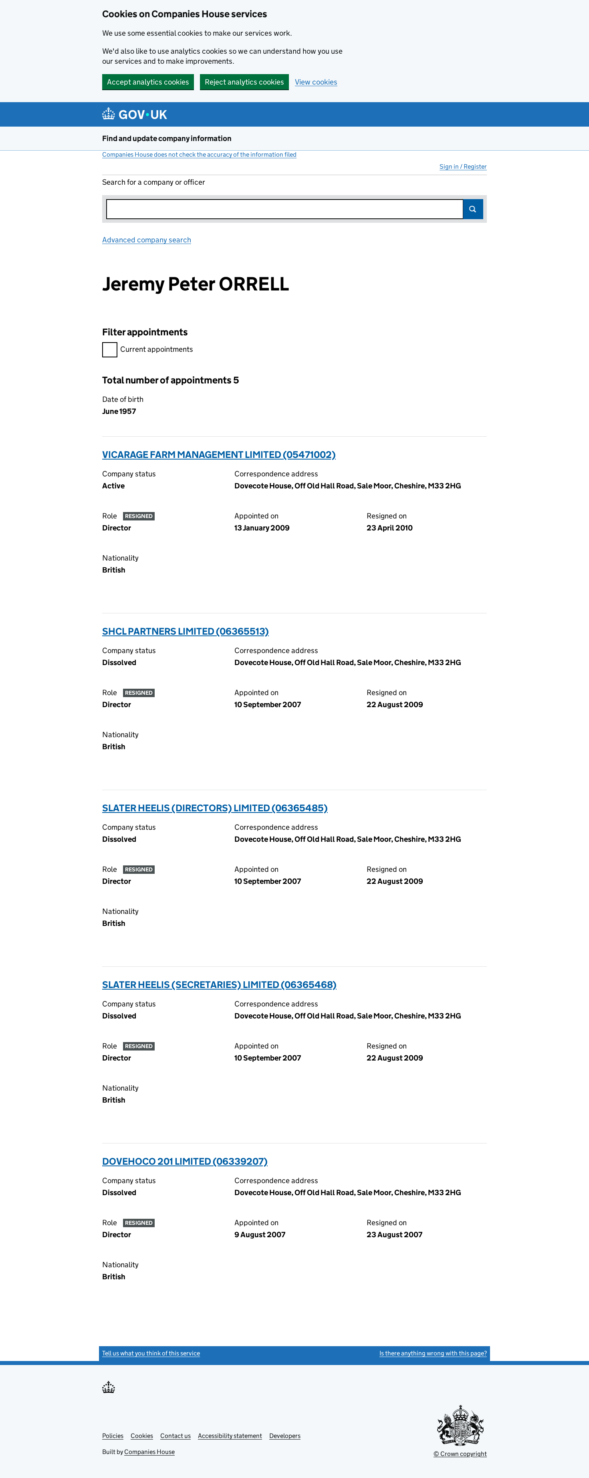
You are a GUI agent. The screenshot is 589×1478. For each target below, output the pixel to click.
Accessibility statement (230, 1436)
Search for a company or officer (153, 182)
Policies (112, 1436)
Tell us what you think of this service (151, 1353)
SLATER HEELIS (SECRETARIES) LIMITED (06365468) (219, 984)
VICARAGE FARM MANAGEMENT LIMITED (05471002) (219, 454)
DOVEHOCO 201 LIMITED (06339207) (185, 1161)
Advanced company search (146, 239)
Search (473, 209)
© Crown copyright (460, 1454)
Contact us (175, 1436)
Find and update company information (167, 138)
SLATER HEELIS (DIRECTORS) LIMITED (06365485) (215, 808)
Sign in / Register (463, 166)
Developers (285, 1436)
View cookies (316, 82)
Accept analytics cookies (148, 82)
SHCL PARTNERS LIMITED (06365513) (185, 631)
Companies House (149, 1452)
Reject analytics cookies (244, 82)
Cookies (142, 1436)
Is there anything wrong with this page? (433, 1353)
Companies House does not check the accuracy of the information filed (199, 154)
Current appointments (156, 349)
